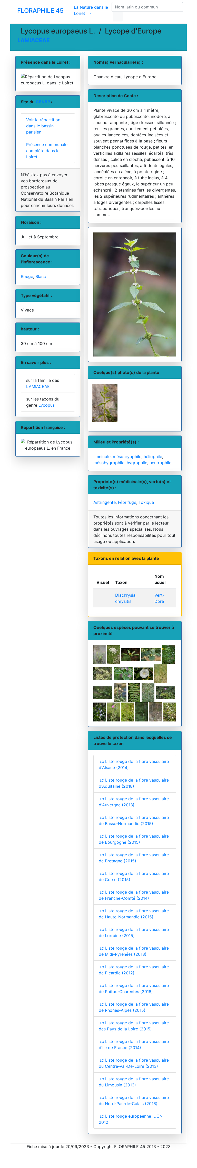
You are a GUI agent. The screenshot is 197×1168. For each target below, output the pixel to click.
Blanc (40, 276)
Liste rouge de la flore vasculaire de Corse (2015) (134, 876)
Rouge (27, 276)
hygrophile (137, 462)
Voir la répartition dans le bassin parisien (43, 126)
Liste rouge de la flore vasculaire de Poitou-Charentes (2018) (134, 988)
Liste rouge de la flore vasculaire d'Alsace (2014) (134, 764)
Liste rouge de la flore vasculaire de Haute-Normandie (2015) (134, 913)
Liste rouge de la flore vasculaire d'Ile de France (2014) (134, 1044)
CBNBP (43, 101)
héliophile (153, 456)
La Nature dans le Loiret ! (91, 10)
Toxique (146, 502)
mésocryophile (127, 456)
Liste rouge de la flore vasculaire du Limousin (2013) (134, 1081)
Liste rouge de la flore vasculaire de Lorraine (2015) (134, 932)
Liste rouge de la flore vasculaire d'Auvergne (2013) (134, 801)
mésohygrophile (108, 462)
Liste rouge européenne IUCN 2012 (131, 1119)
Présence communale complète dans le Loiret (46, 150)
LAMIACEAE (33, 40)
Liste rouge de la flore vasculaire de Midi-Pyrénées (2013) (134, 951)
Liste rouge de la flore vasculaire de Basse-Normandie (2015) (134, 820)
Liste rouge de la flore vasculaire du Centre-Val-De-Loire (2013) (134, 1063)
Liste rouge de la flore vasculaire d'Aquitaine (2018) (134, 783)
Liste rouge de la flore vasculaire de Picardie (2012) (134, 969)
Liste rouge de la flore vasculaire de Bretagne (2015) (134, 857)
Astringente (104, 502)
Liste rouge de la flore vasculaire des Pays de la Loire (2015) (134, 1025)
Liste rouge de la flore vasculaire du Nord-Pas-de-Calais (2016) (134, 1100)
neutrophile (160, 462)
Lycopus (46, 405)
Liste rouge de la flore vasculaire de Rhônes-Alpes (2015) (134, 1007)
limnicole (102, 456)
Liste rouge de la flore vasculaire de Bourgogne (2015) (134, 839)
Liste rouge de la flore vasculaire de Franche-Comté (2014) (134, 895)
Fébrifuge (127, 502)
